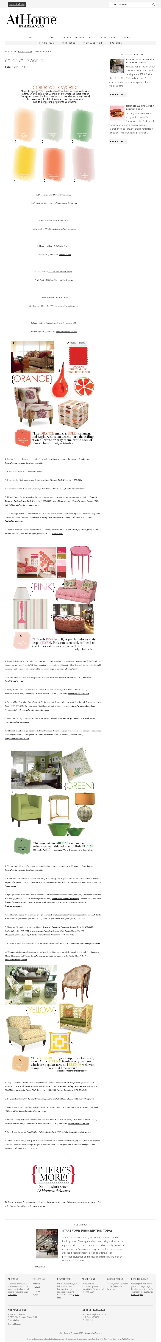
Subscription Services (93, 1333)
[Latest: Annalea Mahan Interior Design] (117, 66)
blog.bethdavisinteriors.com (17, 738)
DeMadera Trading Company (69, 1086)
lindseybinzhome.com (14, 521)
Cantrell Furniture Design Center (64, 718)
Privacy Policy (13, 1320)
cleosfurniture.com (47, 1086)
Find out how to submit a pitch (142, 1293)
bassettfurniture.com (14, 463)
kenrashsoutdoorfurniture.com (32, 1111)
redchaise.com (65, 254)
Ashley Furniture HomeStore (82, 706)
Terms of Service (14, 1324)
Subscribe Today (17, 4)
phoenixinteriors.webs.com (16, 934)
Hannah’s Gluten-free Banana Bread (140, 108)
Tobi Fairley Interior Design (60, 271)
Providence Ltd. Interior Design (49, 955)
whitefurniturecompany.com (26, 504)
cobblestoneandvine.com (78, 693)
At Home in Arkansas (31, 19)
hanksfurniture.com (13, 906)
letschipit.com (71, 668)
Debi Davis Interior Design (60, 194)
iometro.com (57, 533)
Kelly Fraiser (93, 1289)
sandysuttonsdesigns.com (66, 331)
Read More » (118, 94)
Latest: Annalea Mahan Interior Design (140, 61)
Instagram (37, 1291)
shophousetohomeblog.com (66, 305)
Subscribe (40, 1266)
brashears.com (36, 930)
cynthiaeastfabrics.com (90, 943)
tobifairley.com (66, 280)
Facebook (36, 1287)
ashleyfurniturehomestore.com (36, 709)
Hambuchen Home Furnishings (65, 898)
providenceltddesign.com (16, 959)
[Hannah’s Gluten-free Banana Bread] (117, 112)
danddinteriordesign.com (66, 203)
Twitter (35, 1294)
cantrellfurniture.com (61, 501)
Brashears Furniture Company (56, 927)
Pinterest (36, 1283)
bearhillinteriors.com (66, 228)
